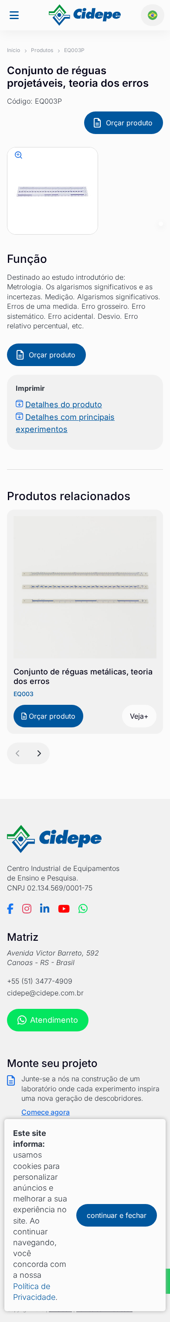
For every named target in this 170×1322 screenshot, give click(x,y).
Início (13, 50)
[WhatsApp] (83, 908)
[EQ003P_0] (19, 154)
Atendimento (54, 1019)
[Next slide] (39, 753)
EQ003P (74, 50)
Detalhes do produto (63, 404)
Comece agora (45, 1112)
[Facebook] (10, 908)
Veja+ (139, 716)
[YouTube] (64, 908)
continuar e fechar (116, 1215)
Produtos (42, 50)
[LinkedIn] (44, 908)
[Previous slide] (18, 753)
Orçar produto (129, 122)
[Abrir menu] (14, 15)
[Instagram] (26, 908)
